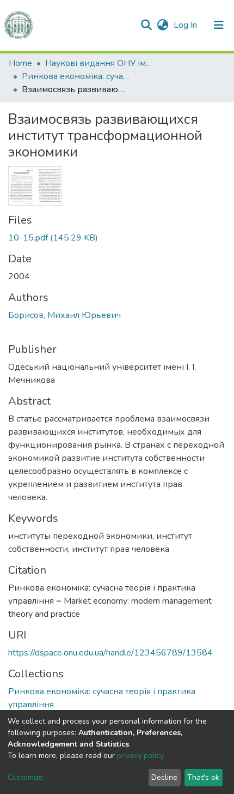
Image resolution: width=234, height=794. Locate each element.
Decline (164, 777)
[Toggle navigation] (219, 25)
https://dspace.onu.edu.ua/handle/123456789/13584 (110, 653)
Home (20, 63)
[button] (162, 25)
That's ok (203, 777)
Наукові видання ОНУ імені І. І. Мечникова (99, 63)
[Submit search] (146, 25)
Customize (25, 777)
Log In (186, 25)
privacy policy (140, 755)
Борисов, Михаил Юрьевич (64, 315)
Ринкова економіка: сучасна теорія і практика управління (76, 76)
